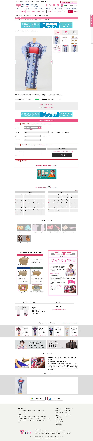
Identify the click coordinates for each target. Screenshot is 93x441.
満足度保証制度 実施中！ (69, 2)
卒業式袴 (25, 410)
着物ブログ (67, 410)
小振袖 (29, 411)
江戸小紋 (20, 411)
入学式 (38, 416)
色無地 (42, 410)
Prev (15, 62)
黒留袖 (34, 410)
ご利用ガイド (47, 8)
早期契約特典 (74, 8)
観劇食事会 (41, 420)
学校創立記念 (43, 418)
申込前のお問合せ (61, 6)
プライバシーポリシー (49, 436)
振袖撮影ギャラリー (69, 408)
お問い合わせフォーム (61, 433)
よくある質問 (54, 8)
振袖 (19, 410)
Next (52, 62)
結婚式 (33, 416)
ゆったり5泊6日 (26, 8)
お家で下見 (68, 8)
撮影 (19, 422)
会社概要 (31, 436)
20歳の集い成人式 (22, 416)
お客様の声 (58, 410)
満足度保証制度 (59, 424)
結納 (32, 418)
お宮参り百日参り (22, 420)
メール (55, 433)
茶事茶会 (36, 420)
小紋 (24, 411)
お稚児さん (30, 420)
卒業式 (29, 416)
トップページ (68, 415)
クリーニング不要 (34, 8)
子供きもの (43, 411)
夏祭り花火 (48, 420)
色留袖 (38, 410)
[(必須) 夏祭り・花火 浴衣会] (36, 132)
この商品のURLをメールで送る (55, 99)
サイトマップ (60, 436)
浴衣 (38, 411)
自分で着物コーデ (61, 8)
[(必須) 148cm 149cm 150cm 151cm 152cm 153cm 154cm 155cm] (32, 136)
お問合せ (55, 436)
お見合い (37, 418)
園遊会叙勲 (43, 416)
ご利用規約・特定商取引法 (39, 436)
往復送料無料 (41, 8)
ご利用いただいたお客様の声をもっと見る (70, 322)
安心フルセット (19, 8)
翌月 (76, 190)
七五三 (49, 418)
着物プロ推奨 (58, 408)
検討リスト (54, 6)
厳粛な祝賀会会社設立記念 (24, 418)
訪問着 (29, 410)
